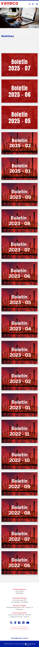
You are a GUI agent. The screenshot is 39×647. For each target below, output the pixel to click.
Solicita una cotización (19, 628)
